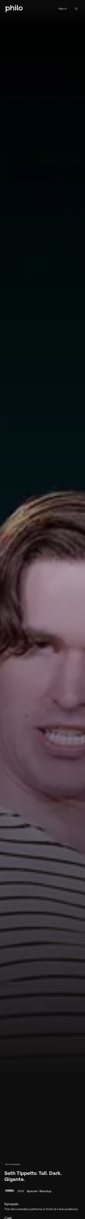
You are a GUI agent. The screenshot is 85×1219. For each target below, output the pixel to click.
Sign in (63, 8)
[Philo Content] (76, 8)
